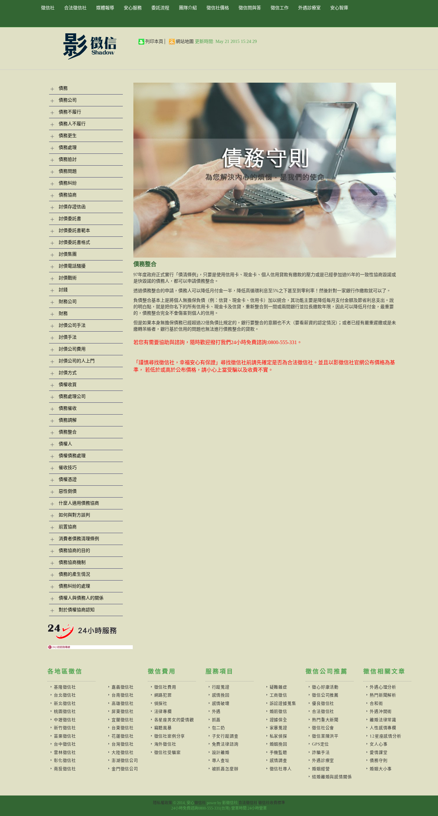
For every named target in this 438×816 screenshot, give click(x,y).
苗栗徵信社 (65, 736)
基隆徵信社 (65, 687)
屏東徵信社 (123, 711)
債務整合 (68, 432)
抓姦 (216, 719)
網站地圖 (185, 41)
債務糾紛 (68, 183)
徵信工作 (280, 7)
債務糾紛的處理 (74, 586)
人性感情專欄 (383, 727)
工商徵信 (278, 695)
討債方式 (68, 372)
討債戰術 (68, 278)
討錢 (63, 289)
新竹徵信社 (65, 727)
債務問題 (68, 171)
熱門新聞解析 (383, 695)
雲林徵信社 (65, 752)
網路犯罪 (163, 695)
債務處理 (68, 147)
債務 (63, 88)
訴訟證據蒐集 (283, 703)
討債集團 (68, 254)
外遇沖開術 (381, 711)
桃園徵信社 (65, 711)
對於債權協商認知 (77, 609)
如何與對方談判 (74, 515)
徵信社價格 (217, 7)
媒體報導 (105, 7)
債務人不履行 (72, 123)
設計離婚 (221, 752)
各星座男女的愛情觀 (174, 719)
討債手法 (68, 337)
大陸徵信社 (123, 752)
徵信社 (48, 7)
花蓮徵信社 (123, 736)
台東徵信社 (123, 727)
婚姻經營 (321, 768)
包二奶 (218, 727)
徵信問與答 (250, 7)
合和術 (376, 703)
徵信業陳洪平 (325, 736)
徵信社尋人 (281, 768)
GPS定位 (320, 744)
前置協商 (68, 526)
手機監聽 (278, 752)
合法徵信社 (75, 7)
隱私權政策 (162, 803)
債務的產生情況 (74, 574)
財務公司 (68, 301)
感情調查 (278, 760)
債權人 (65, 443)
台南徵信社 (123, 695)
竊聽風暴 (163, 727)
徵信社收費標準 (271, 803)
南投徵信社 (65, 768)
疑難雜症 (278, 687)
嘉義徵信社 (123, 687)
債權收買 (68, 384)
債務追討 (68, 159)
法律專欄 (163, 711)
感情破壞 (221, 703)
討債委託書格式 (74, 242)
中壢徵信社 (65, 719)
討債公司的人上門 (77, 361)
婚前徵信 (278, 711)
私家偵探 (278, 736)
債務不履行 (70, 112)
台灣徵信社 (123, 744)
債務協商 (68, 195)
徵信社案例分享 (169, 736)
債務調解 (68, 420)
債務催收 (68, 408)
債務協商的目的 (74, 550)
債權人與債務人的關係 (81, 598)
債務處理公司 (72, 396)
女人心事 (378, 744)
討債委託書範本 (74, 230)
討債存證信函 (72, 206)
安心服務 (133, 7)
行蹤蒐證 (221, 687)
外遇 (216, 711)
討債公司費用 (72, 349)
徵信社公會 (323, 727)
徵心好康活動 (325, 687)
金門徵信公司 (125, 768)
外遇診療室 (309, 7)
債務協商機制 (72, 562)
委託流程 (160, 7)
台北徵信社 (65, 695)
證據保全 (278, 719)
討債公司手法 (72, 325)
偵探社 (160, 703)
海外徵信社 (165, 744)
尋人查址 (221, 760)
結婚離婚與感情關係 (332, 776)
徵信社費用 (165, 687)
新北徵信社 (65, 703)
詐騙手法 (321, 752)
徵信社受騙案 (167, 752)
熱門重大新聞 (325, 719)
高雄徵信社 (123, 703)
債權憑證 (68, 479)
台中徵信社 (65, 744)
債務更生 (68, 135)
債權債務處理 (72, 455)
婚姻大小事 (381, 768)
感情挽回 (221, 695)
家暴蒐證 (278, 727)
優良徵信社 (323, 703)
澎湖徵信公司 (125, 760)
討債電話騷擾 (72, 266)
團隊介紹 (188, 7)
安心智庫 (339, 7)
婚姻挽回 (278, 744)
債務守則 (378, 760)
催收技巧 (68, 467)
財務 (63, 313)
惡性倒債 (68, 491)
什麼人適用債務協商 (79, 503)
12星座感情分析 (385, 736)
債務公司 (68, 100)
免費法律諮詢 (225, 744)
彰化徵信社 (65, 760)
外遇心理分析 (383, 687)
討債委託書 (70, 218)
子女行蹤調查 (225, 736)
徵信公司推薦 (325, 695)
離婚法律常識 (383, 719)
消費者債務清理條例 (79, 538)
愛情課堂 (378, 752)
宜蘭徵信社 (123, 719)
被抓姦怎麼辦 (225, 768)
